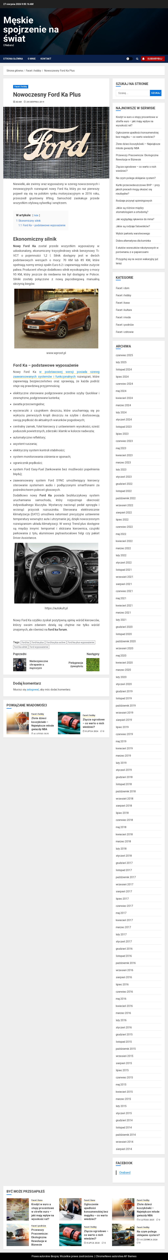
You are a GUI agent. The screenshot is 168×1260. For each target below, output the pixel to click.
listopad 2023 (124, 426)
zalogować (33, 689)
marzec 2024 (123, 405)
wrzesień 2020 (124, 648)
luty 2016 (121, 1020)
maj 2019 (121, 741)
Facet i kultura (124, 310)
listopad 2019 (124, 698)
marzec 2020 (123, 669)
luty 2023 (121, 469)
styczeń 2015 (124, 1113)
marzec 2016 (123, 1013)
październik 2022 (126, 498)
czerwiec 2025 (124, 355)
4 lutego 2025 (41, 734)
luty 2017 (121, 934)
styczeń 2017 (124, 941)
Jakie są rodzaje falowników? (133, 226)
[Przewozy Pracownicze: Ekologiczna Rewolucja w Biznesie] (18, 1235)
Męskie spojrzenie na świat (31, 29)
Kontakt (46, 58)
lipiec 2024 (122, 376)
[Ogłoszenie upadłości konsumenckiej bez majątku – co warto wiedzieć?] (70, 1209)
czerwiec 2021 (124, 591)
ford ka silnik (20, 647)
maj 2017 (121, 913)
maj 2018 (121, 827)
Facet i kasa (123, 302)
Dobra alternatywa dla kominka (133, 240)
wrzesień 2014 (124, 1141)
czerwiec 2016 (124, 991)
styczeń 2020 (124, 684)
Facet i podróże (125, 324)
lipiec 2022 (122, 519)
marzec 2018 (123, 841)
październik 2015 (126, 1048)
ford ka (25, 642)
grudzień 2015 (124, 1034)
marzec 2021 (123, 612)
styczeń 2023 (124, 476)
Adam (19, 102)
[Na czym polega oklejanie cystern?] (123, 1235)
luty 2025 (121, 362)
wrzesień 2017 (124, 884)
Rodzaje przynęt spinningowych (134, 200)
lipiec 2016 (122, 984)
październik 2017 (126, 877)
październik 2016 (126, 963)
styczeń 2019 (124, 769)
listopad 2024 (124, 369)
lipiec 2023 (122, 433)
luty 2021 (121, 619)
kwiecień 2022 (124, 541)
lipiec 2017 (122, 898)
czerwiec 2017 (124, 905)
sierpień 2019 (124, 719)
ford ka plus (38, 642)
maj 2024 (121, 391)
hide (36, 215)
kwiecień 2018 (124, 834)
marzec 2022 (123, 548)
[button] (137, 59)
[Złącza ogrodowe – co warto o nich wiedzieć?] (69, 723)
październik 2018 (126, 791)
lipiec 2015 (122, 1070)
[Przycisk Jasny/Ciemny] (129, 58)
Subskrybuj (154, 58)
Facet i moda (123, 317)
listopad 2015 (124, 1041)
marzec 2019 (123, 755)
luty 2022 (121, 555)
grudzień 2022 (124, 483)
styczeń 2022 (124, 562)
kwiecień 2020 (124, 662)
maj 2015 (121, 1084)
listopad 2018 (124, 784)
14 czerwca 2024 (148, 1240)
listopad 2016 (124, 956)
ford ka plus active (55, 642)
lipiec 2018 (122, 812)
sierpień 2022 (124, 512)
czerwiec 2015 (124, 1077)
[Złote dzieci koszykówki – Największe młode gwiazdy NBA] (18, 723)
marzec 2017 (123, 927)
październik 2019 (126, 705)
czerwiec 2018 (124, 820)
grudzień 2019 (124, 691)
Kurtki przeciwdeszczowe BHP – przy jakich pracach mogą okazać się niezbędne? (138, 189)
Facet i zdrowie (125, 331)
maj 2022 (121, 534)
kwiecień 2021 (124, 605)
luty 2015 (121, 1106)
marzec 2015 (123, 1099)
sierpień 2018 (124, 805)
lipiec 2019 (122, 727)
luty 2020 (121, 677)
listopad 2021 (124, 569)
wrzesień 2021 (124, 576)
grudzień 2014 (124, 1120)
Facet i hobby (20, 86)
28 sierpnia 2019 (35, 102)
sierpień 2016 (124, 977)
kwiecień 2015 (124, 1091)
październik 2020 (126, 641)
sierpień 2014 (124, 1149)
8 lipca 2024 (91, 731)
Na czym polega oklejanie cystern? (136, 178)
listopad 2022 (124, 491)
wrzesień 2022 (124, 505)
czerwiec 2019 (124, 734)
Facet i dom (122, 288)
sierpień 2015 (124, 1063)
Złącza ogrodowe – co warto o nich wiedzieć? (94, 723)
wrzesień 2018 (124, 798)
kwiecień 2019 (124, 748)
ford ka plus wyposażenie (81, 642)
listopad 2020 (124, 634)
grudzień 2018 (124, 777)
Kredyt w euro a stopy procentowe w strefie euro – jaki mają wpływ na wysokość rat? (137, 121)
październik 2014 (126, 1134)
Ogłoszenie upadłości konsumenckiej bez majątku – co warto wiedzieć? (96, 1212)
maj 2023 (121, 448)
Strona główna (13, 58)
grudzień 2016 (124, 948)
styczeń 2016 (124, 1027)
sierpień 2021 (124, 584)
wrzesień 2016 (124, 970)
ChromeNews (103, 1256)
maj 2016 (121, 998)
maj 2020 (121, 655)
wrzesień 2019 (124, 712)
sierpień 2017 (124, 891)
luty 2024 (121, 412)
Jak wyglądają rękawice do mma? (135, 219)
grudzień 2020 (124, 626)
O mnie (32, 58)
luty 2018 (121, 848)
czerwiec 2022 (124, 526)
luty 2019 (121, 762)
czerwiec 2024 (124, 383)
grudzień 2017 (124, 862)
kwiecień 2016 (124, 1006)
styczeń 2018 (124, 855)
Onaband (124, 1172)
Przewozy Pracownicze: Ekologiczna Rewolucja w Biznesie (39, 1237)
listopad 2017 (124, 870)
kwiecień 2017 (124, 920)
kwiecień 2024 (124, 398)
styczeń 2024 (124, 419)
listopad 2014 (124, 1127)
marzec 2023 (123, 462)
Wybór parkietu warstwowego (133, 233)
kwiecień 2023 (124, 455)
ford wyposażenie (39, 647)
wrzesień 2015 (124, 1056)
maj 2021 (121, 598)
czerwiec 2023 (124, 441)
